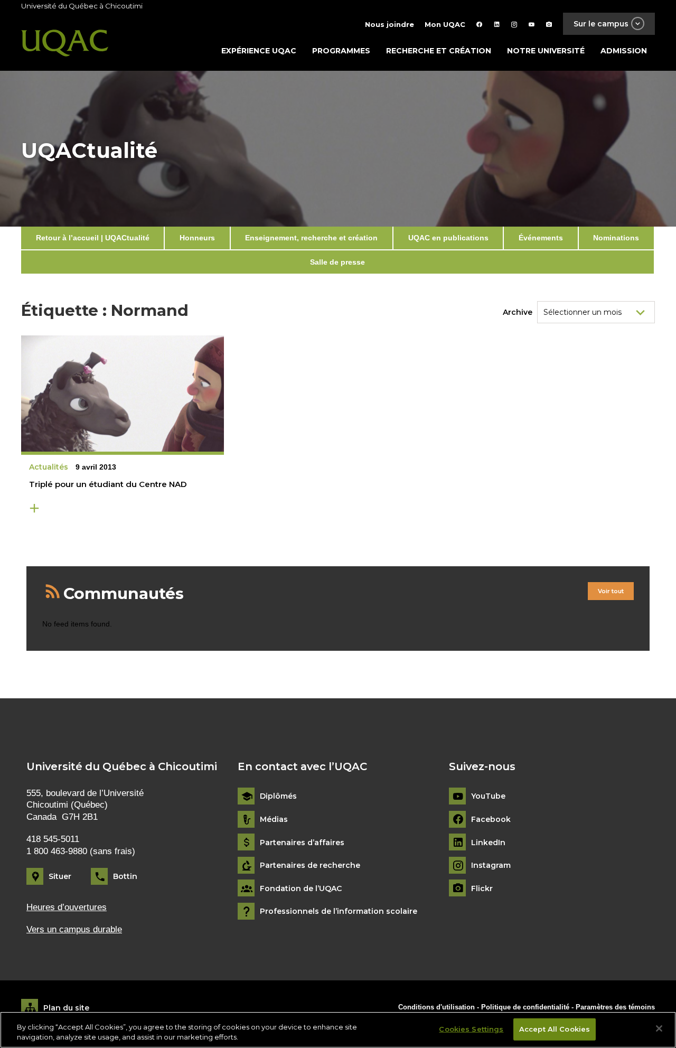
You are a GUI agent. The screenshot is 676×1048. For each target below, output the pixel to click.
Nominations (616, 237)
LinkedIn (488, 842)
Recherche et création (438, 50)
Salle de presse (337, 262)
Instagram (491, 865)
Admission (623, 50)
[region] (338, 1030)
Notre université (546, 50)
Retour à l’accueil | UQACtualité (92, 237)
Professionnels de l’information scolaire (338, 911)
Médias (274, 819)
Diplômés (278, 796)
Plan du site (66, 1008)
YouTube (488, 796)
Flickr (482, 888)
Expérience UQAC (258, 50)
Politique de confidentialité (526, 1007)
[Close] (659, 1028)
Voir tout (611, 591)
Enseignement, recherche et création (311, 237)
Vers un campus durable (74, 929)
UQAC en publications (448, 237)
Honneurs (197, 237)
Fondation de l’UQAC (301, 888)
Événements (541, 237)
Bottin (125, 876)
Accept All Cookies (554, 1029)
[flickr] (549, 24)
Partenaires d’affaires (302, 842)
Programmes (341, 50)
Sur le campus (601, 24)
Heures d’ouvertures (66, 907)
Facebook (491, 819)
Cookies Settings (471, 1029)
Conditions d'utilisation (436, 1007)
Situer (60, 876)
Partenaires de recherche (310, 865)
